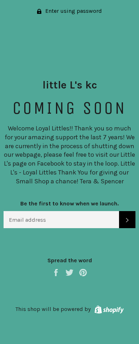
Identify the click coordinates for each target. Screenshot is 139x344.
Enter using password (73, 10)
